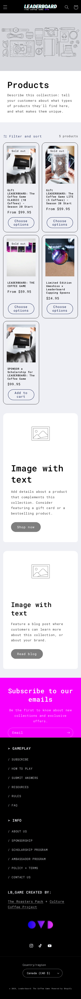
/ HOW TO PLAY (20, 768)
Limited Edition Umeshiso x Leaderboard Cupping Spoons (59, 287)
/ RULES (14, 796)
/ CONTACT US (19, 877)
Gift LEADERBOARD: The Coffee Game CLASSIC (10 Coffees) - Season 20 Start (21, 199)
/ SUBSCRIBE (18, 759)
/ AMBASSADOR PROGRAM (27, 859)
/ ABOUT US (17, 831)
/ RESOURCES (18, 787)
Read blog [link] (27, 654)
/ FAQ (12, 805)
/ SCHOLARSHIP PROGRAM (28, 850)
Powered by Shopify (62, 988)
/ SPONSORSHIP (20, 840)
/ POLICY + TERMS (23, 868)
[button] (5, 7)
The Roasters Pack (25, 901)
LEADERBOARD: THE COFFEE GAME (21, 284)
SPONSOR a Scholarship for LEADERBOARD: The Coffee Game (21, 373)
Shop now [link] (25, 527)
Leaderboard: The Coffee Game (34, 988)
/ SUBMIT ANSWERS (23, 778)
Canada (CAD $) (38, 973)
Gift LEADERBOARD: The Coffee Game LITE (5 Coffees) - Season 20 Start (60, 197)
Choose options (21, 223)
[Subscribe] (68, 732)
